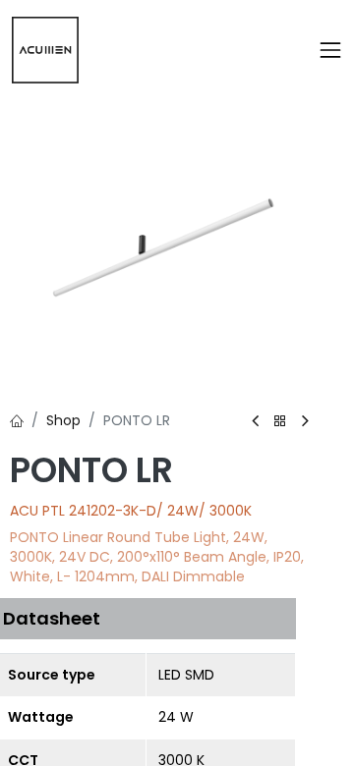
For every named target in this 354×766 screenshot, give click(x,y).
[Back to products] (280, 421)
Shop (63, 420)
